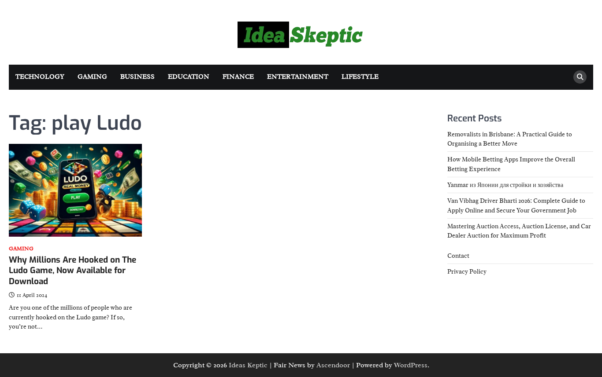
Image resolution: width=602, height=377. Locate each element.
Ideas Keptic (248, 365)
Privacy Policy (467, 271)
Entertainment (297, 77)
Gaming (92, 77)
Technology (39, 77)
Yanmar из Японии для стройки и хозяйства (505, 185)
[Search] (580, 77)
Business (137, 77)
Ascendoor (333, 365)
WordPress (410, 365)
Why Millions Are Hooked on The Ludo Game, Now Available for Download (72, 270)
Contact (458, 256)
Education (188, 77)
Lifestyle (360, 77)
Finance (238, 77)
